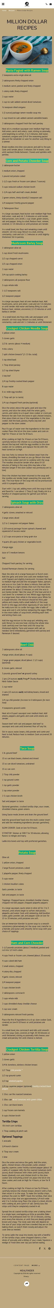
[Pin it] (49, 1248)
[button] (3, 4)
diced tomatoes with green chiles (27, 1099)
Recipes (12, 10)
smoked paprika (16, 1081)
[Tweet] (44, 1248)
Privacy (26, 1276)
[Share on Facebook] (39, 1248)
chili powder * (17, 1070)
